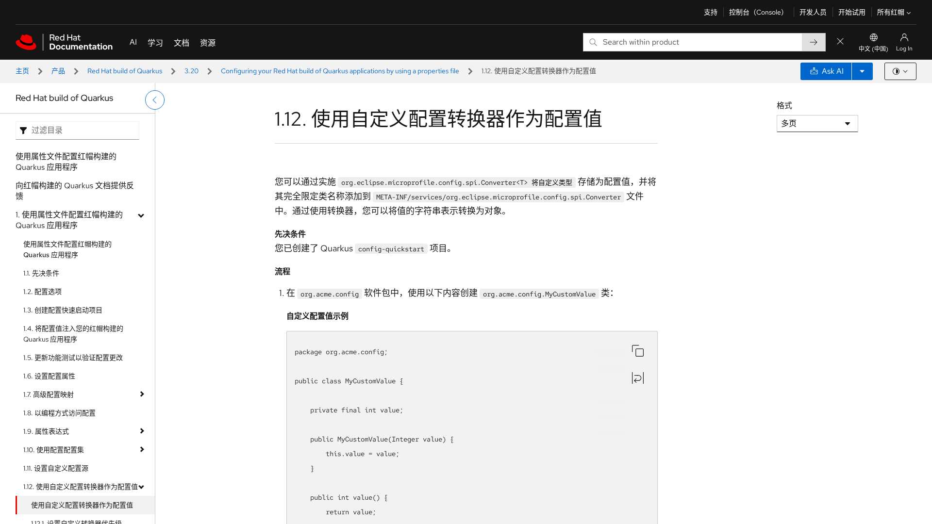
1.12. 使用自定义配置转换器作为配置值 (80, 486)
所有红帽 (890, 12)
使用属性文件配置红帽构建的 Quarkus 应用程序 (66, 161)
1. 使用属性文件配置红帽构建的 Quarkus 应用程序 (69, 220)
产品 (58, 70)
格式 (784, 105)
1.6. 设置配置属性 (49, 376)
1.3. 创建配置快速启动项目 (62, 310)
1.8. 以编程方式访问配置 (59, 413)
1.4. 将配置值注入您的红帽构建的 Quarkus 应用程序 (73, 334)
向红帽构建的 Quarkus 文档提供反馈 (75, 190)
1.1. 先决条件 (41, 273)
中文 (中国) (873, 49)
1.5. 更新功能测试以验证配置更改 (73, 357)
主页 (22, 70)
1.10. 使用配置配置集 (53, 449)
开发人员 (813, 12)
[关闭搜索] (840, 42)
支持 (710, 12)
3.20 (191, 70)
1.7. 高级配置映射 (48, 394)
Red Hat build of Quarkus (124, 70)
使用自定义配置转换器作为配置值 (82, 505)
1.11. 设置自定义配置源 (55, 468)
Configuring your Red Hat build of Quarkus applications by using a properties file (340, 70)
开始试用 (851, 12)
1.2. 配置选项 (42, 291)
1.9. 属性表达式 (46, 431)
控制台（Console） (758, 12)
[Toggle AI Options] (862, 71)
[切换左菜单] (155, 100)
